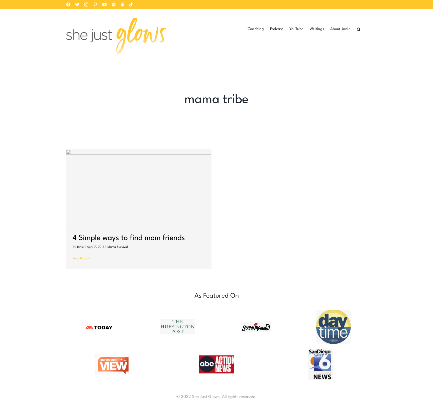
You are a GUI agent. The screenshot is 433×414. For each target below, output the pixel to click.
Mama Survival (117, 247)
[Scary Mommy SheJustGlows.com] (256, 324)
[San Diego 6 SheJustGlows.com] (320, 351)
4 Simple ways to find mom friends (129, 238)
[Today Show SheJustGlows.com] (99, 326)
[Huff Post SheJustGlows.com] (177, 321)
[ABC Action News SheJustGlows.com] (216, 357)
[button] (359, 29)
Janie (80, 247)
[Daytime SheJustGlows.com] (333, 312)
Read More (80, 258)
